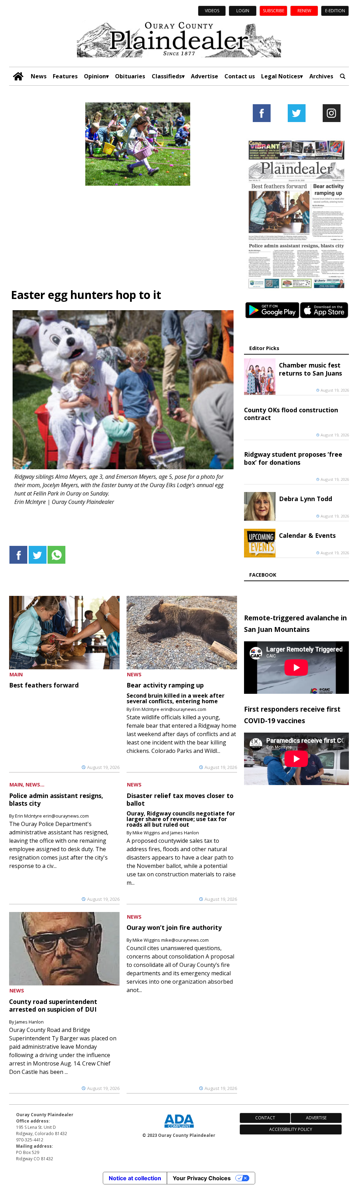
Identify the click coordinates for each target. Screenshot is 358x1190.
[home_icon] (18, 76)
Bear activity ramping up (165, 685)
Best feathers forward (44, 685)
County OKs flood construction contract (291, 414)
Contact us (239, 76)
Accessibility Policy (290, 1129)
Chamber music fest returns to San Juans (310, 369)
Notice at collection (135, 1178)
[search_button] (342, 76)
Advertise (204, 76)
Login (242, 11)
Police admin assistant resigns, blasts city (56, 799)
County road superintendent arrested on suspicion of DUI (53, 1005)
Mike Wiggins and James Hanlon (166, 832)
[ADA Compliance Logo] (179, 1128)
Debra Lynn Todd (305, 498)
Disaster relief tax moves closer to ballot (180, 799)
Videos (212, 11)
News (38, 76)
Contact (265, 1118)
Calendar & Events (307, 535)
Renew (304, 11)
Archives (321, 76)
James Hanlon (29, 1022)
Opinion (95, 76)
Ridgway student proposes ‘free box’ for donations (293, 458)
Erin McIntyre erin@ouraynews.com (169, 709)
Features (65, 76)
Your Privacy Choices (202, 1178)
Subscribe (273, 11)
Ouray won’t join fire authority (174, 927)
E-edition (335, 11)
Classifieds (167, 76)
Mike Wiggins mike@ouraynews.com (171, 940)
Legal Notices (280, 76)
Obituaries (130, 76)
